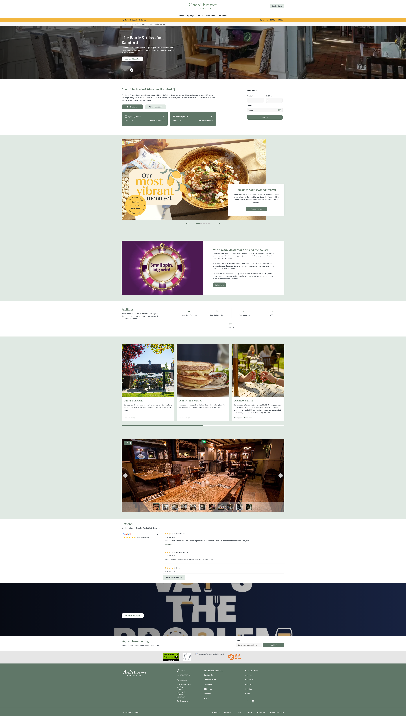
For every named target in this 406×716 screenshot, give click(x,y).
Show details (226, 19)
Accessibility (216, 712)
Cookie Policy (228, 712)
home (124, 24)
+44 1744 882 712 (183, 675)
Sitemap (249, 712)
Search (265, 117)
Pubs (131, 24)
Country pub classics (190, 400)
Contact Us (208, 675)
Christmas (208, 684)
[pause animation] (131, 70)
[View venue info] (174, 90)
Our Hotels (249, 680)
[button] (198, 223)
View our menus (155, 107)
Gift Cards (208, 689)
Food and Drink (210, 680)
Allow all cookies (272, 5)
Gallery (155, 59)
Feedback (208, 694)
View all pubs (260, 712)
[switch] (177, 19)
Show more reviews (174, 577)
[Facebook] (246, 701)
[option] (156, 507)
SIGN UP (274, 645)
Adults (250, 96)
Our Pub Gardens (133, 400)
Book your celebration (258, 370)
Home (247, 694)
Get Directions (182, 701)
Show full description (142, 100)
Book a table (132, 107)
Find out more (256, 209)
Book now (132, 59)
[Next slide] (218, 223)
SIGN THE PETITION (132, 616)
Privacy (240, 712)
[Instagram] (253, 701)
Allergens (207, 698)
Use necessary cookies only (272, 12)
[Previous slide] (187, 223)
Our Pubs (248, 675)
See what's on (203, 370)
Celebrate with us (244, 400)
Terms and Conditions (277, 712)
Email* (238, 641)
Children (269, 96)
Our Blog (248, 689)
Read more (169, 545)
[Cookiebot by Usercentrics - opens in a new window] (129, 19)
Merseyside (141, 24)
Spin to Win (219, 285)
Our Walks (249, 684)
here (249, 276)
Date (249, 106)
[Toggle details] (157, 534)
